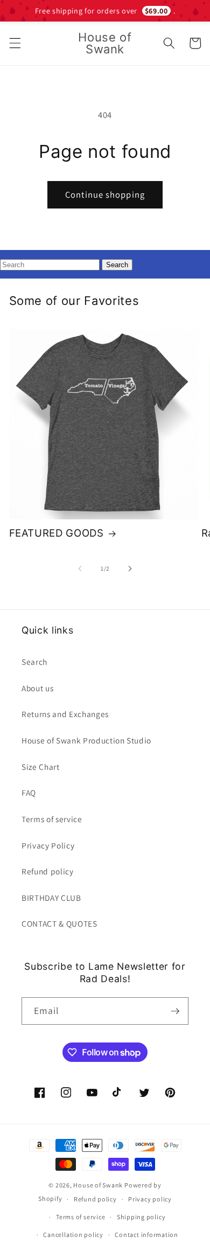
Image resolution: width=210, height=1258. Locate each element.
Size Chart (41, 766)
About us (37, 688)
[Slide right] (130, 568)
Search (34, 661)
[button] (14, 43)
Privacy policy (150, 1199)
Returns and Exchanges (65, 713)
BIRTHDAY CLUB (51, 897)
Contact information (146, 1235)
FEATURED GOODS (56, 533)
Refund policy (48, 871)
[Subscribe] (175, 1011)
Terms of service (52, 819)
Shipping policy (141, 1217)
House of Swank (98, 1185)
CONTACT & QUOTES (59, 923)
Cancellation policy (73, 1235)
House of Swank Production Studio (86, 740)
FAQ (29, 792)
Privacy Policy (48, 845)
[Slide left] (80, 568)
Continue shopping (105, 194)
